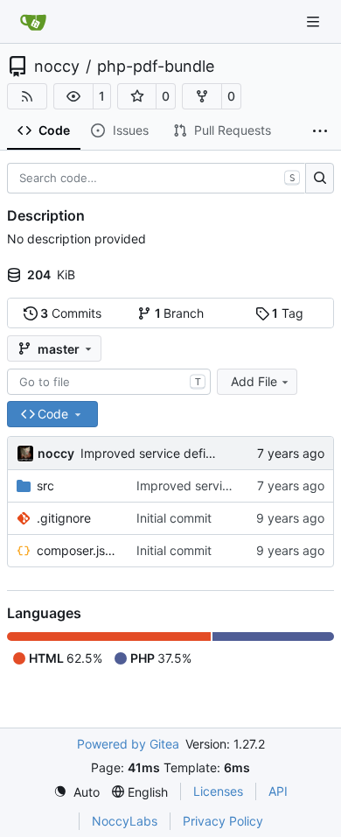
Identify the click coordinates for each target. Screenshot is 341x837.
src (45, 485)
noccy (57, 66)
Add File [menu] (254, 381)
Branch (180, 313)
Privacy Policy (223, 820)
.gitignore (64, 517)
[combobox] (109, 382)
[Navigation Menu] (314, 21)
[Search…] (319, 178)
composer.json (78, 550)
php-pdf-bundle (155, 66)
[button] (73, 96)
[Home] (33, 22)
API (278, 791)
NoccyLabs (124, 820)
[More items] (320, 131)
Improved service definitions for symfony (197, 453)
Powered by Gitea (128, 743)
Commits (70, 313)
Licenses (218, 791)
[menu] (76, 791)
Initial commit (174, 517)
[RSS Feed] (27, 96)
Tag (287, 313)
